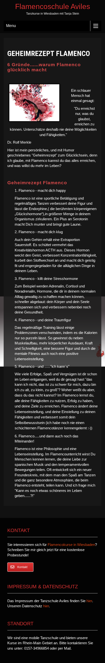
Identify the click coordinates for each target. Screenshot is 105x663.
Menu (11, 26)
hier (89, 601)
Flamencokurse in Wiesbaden (71, 545)
